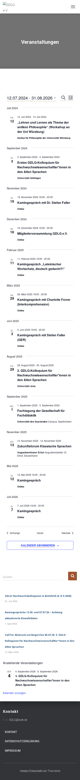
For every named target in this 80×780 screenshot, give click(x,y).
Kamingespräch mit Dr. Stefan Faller (43, 202)
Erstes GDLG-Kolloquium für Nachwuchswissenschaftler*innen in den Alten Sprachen (44, 167)
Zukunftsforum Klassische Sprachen (44, 446)
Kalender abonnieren (38, 545)
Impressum (13, 750)
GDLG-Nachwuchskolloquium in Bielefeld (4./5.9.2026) (38, 595)
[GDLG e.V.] (11, 7)
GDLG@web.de (18, 719)
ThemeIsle (54, 770)
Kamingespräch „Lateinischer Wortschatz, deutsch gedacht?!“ (41, 266)
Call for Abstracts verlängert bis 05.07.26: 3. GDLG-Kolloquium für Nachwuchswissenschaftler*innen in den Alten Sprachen (39, 640)
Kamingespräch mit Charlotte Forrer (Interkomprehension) (43, 301)
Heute (40, 533)
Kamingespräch (29, 480)
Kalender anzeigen (14, 693)
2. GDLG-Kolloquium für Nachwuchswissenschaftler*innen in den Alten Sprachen (44, 375)
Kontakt (11, 732)
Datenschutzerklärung (22, 741)
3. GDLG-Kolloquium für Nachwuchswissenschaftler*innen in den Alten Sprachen (42, 680)
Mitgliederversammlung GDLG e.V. (42, 233)
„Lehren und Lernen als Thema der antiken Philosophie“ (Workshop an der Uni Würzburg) (43, 127)
